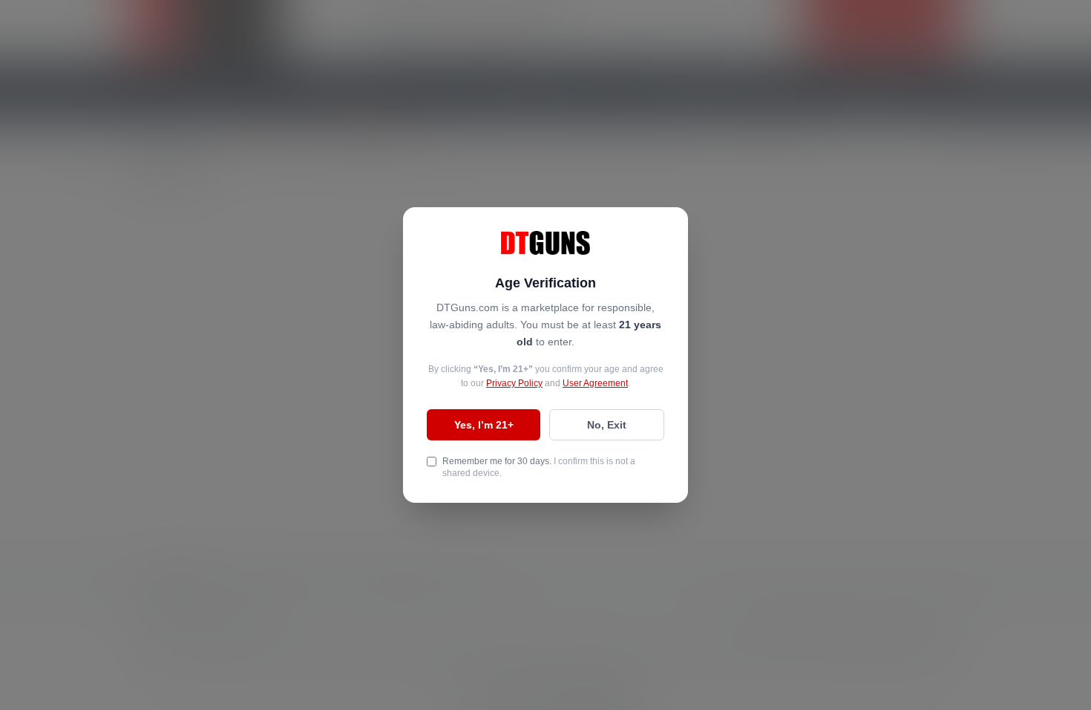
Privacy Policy (514, 383)
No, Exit (606, 425)
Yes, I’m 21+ (484, 425)
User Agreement (595, 383)
